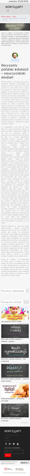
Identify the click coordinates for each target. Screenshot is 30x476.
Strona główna (6, 16)
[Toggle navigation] (8, 10)
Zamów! (8, 455)
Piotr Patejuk (15, 59)
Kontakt (6, 438)
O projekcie (7, 437)
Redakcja (7, 440)
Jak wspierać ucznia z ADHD (11, 321)
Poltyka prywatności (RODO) (12, 435)
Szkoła (14, 16)
